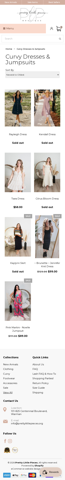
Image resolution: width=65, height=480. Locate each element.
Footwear (9, 378)
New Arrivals (11, 2)
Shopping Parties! (42, 378)
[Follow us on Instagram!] (10, 441)
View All (7, 392)
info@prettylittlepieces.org (27, 423)
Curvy (6, 373)
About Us (38, 364)
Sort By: (10, 70)
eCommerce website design (26, 468)
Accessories (10, 383)
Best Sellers (54, 2)
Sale (5, 387)
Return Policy (40, 383)
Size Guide (38, 387)
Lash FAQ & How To (44, 373)
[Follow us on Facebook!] (5, 441)
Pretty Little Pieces (26, 462)
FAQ (35, 369)
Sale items (33, 2)
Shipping (37, 392)
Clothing (8, 369)
